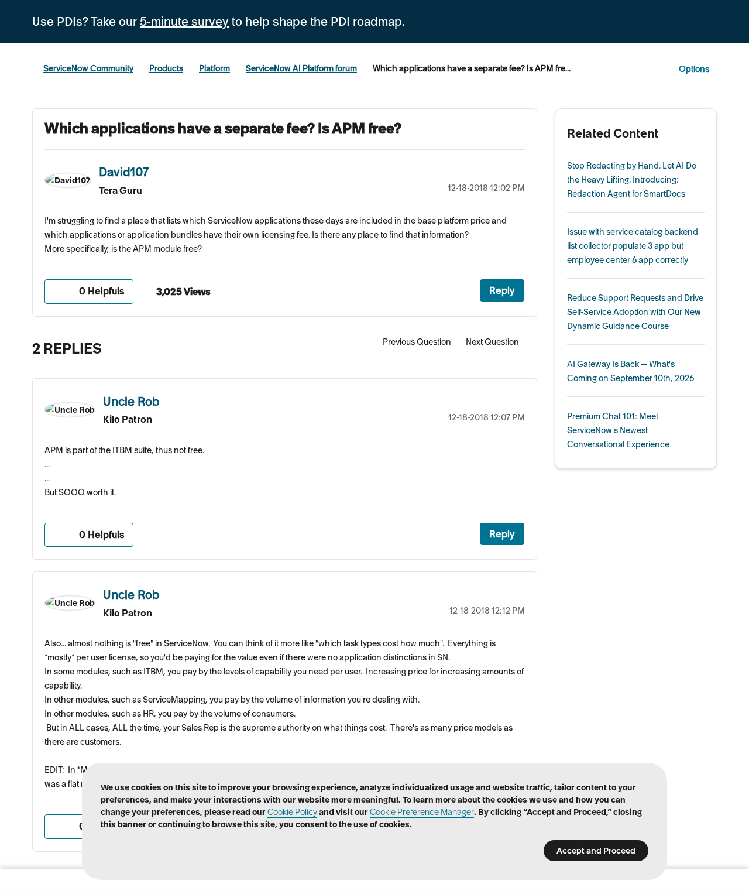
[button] (57, 291)
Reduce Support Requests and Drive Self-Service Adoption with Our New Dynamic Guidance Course (635, 312)
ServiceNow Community (88, 68)
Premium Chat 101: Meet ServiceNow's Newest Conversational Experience (618, 430)
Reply (502, 290)
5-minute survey (184, 21)
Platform (214, 68)
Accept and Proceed (595, 850)
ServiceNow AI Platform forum (301, 68)
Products (166, 68)
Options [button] (694, 69)
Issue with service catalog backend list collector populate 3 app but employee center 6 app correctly (632, 246)
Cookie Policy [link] (292, 812)
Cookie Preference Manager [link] (422, 812)
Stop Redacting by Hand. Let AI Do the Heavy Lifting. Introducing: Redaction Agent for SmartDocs (631, 179)
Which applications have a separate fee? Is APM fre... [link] (472, 68)
